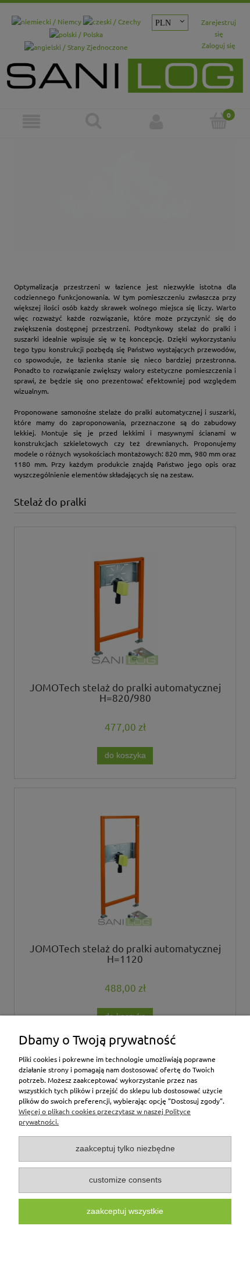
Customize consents (125, 1180)
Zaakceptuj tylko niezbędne (125, 1148)
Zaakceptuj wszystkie (125, 1211)
